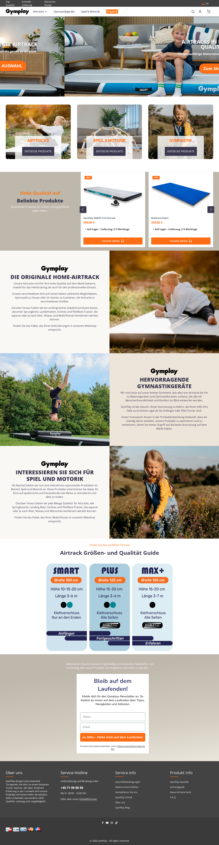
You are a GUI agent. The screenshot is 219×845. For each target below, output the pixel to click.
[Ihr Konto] (200, 11)
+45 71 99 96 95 (72, 788)
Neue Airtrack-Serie (180, 792)
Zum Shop (149, 68)
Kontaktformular (88, 799)
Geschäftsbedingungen (127, 781)
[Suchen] (193, 11)
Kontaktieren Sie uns (126, 792)
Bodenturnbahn (160, 218)
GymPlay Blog (122, 807)
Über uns (120, 802)
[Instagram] (112, 823)
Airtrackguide (177, 787)
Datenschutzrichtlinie (126, 787)
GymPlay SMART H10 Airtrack (99, 218)
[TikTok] (116, 823)
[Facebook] (103, 823)
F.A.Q (173, 797)
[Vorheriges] (6, 56)
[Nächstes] (213, 56)
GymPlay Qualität (179, 781)
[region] (109, 56)
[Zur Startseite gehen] (17, 11)
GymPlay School (123, 797)
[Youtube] (107, 823)
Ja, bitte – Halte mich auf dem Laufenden (113, 737)
